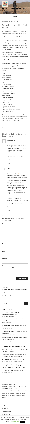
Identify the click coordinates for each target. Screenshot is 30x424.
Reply (8, 163)
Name (4, 243)
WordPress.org (6, 414)
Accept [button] (22, 421)
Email (4, 251)
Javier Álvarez (11, 140)
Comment (5, 223)
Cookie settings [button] (15, 421)
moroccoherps (6, 22)
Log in (3, 405)
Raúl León (4, 370)
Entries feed (5, 408)
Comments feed (6, 411)
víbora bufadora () (14, 187)
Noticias (7, 127)
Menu (15, 16)
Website (4, 258)
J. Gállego (9, 168)
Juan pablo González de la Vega (10, 359)
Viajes (12, 127)
